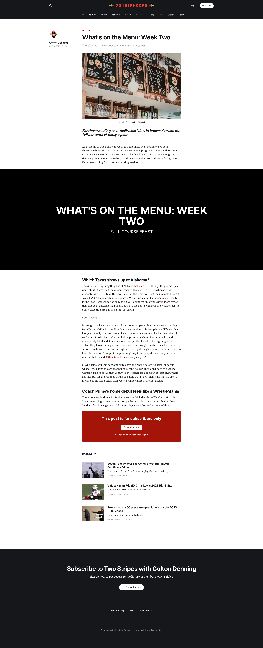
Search (171, 15)
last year (139, 286)
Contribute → (146, 610)
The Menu (86, 31)
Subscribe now (131, 427)
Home (81, 15)
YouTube (92, 15)
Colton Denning (58, 42)
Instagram (115, 15)
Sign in (194, 5)
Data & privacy (117, 610)
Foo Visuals (131, 122)
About (181, 15)
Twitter (104, 15)
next (165, 297)
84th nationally (114, 357)
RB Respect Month (155, 15)
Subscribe (206, 5)
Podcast (138, 15)
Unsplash (141, 122)
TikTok (128, 15)
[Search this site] (50, 5)
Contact (132, 610)
